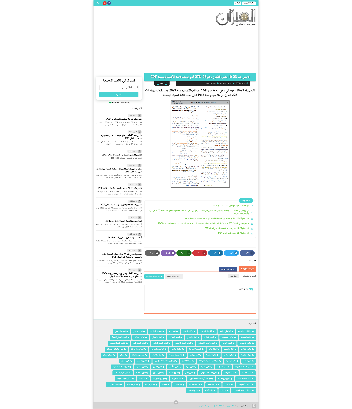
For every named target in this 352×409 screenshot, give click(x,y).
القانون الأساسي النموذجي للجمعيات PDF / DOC (122, 155)
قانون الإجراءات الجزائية (243, 366)
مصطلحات (178, 384)
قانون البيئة (190, 366)
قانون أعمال (125, 361)
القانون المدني (229, 349)
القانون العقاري (246, 349)
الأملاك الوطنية (188, 331)
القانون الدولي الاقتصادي (206, 343)
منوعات (223, 390)
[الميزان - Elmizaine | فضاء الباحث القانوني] (236, 17)
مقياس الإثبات (150, 384)
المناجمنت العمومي (157, 349)
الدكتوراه (172, 331)
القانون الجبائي (157, 337)
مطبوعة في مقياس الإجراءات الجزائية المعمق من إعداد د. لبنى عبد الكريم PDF (119, 170)
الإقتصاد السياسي (206, 331)
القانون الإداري (209, 337)
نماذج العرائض (193, 390)
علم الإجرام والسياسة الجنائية (209, 361)
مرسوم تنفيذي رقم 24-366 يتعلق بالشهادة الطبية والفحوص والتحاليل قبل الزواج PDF (121, 255)
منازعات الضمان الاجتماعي (242, 390)
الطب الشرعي (138, 331)
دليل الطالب (247, 361)
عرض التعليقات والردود (153, 276)
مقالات (164, 384)
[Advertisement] (176, 49)
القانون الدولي (227, 343)
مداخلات (142, 378)
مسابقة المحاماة (194, 384)
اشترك (119, 94)
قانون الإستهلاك (222, 366)
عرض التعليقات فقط (173, 276)
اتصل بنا (237, 3)
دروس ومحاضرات (138, 355)
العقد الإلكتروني (120, 331)
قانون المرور (157, 372)
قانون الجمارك (141, 366)
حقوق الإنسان (156, 355)
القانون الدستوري (245, 343)
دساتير (122, 355)
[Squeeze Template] (254, 406)
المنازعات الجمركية (137, 349)
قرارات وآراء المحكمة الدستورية (200, 378)
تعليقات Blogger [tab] (247, 268)
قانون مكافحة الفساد (244, 378)
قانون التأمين (173, 366)
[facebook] (109, 3)
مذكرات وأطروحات (244, 384)
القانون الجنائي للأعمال (119, 337)
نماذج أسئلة (209, 390)
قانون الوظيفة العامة (121, 372)
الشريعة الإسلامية (156, 331)
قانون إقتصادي (142, 361)
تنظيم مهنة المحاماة (175, 355)
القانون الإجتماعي (227, 337)
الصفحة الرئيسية (227, 83)
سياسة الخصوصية (249, 3)
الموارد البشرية (246, 355)
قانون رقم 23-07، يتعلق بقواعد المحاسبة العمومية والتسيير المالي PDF (121, 137)
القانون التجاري (174, 337)
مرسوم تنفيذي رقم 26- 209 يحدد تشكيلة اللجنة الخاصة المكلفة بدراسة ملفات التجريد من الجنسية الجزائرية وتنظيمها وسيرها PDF (203, 223)
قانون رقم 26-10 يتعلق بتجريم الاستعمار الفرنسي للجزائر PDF (227, 228)
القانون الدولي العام (139, 343)
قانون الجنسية (246, 372)
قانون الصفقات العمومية (208, 372)
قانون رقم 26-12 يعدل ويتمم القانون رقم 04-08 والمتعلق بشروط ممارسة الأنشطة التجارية (217, 218)
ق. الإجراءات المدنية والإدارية (165, 361)
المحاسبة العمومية (195, 349)
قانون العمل (189, 372)
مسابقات (227, 384)
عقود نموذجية (231, 361)
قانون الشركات (229, 372)
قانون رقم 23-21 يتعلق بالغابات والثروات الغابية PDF (120, 188)
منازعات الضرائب (114, 384)
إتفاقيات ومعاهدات (244, 331)
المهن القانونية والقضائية (115, 349)
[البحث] (98, 3)
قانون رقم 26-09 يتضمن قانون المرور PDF (233, 233)
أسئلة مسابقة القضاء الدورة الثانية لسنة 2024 (123, 221)
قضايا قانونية (176, 378)
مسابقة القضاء (212, 384)
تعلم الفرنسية (194, 355)
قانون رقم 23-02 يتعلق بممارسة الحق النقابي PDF (121, 205)
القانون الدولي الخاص (160, 343)
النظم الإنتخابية (229, 355)
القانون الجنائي (139, 337)
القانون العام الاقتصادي (117, 343)
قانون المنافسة (141, 372)
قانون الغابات (173, 372)
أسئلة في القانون (225, 331)
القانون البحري (192, 337)
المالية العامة (213, 349)
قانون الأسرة (205, 366)
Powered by (125, 103)
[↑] (176, 402)
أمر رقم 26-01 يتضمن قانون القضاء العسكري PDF (231, 205)
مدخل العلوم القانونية (124, 378)
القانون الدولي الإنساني (183, 343)
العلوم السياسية (246, 337)
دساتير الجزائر (107, 355)
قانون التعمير (157, 366)
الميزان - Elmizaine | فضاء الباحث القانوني (215, 405)
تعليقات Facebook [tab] (228, 269)
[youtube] (105, 3)
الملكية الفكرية (176, 349)
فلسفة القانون (186, 361)
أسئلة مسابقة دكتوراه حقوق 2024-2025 (125, 238)
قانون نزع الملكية (224, 378)
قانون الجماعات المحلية (121, 366)
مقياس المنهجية (132, 384)
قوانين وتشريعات (211, 83)
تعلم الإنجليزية (211, 355)
